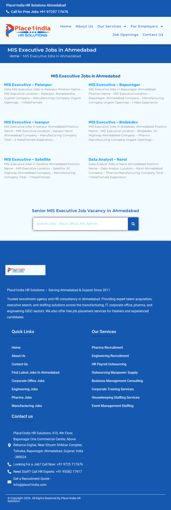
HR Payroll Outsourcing (109, 364)
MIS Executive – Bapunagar (114, 84)
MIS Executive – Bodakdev (113, 122)
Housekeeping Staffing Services (116, 397)
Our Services (109, 26)
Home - (16, 56)
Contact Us (153, 35)
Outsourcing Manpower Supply (115, 372)
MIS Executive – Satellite (27, 159)
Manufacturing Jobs (27, 406)
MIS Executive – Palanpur (28, 84)
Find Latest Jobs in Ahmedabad (35, 372)
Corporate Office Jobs (28, 381)
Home (66, 26)
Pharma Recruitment (107, 348)
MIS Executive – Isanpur (27, 122)
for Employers (144, 26)
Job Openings (125, 35)
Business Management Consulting (117, 381)
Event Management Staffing (112, 406)
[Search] (133, 223)
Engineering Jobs (25, 389)
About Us (84, 26)
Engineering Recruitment (110, 356)
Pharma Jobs (22, 397)
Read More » (14, 110)
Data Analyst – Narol (108, 159)
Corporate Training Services (113, 389)
